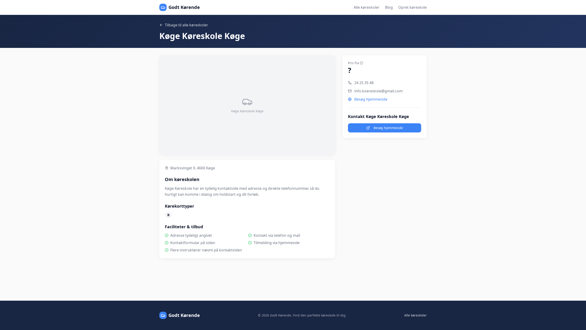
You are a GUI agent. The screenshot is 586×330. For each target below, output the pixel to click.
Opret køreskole (412, 7)
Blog (389, 7)
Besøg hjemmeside (370, 99)
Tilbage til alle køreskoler (186, 25)
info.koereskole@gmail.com (378, 91)
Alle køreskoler (367, 7)
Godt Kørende (184, 7)
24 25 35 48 (364, 82)
